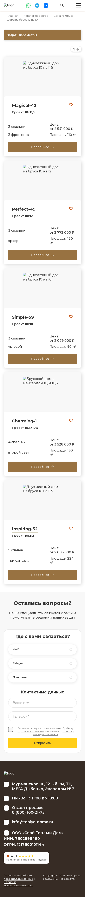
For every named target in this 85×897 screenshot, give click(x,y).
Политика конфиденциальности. (18, 883)
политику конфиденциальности (53, 733)
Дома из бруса (63, 15)
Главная (12, 15)
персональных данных (31, 731)
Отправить (42, 743)
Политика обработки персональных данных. (18, 877)
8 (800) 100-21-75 (28, 812)
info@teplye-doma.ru (32, 822)
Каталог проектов (36, 15)
